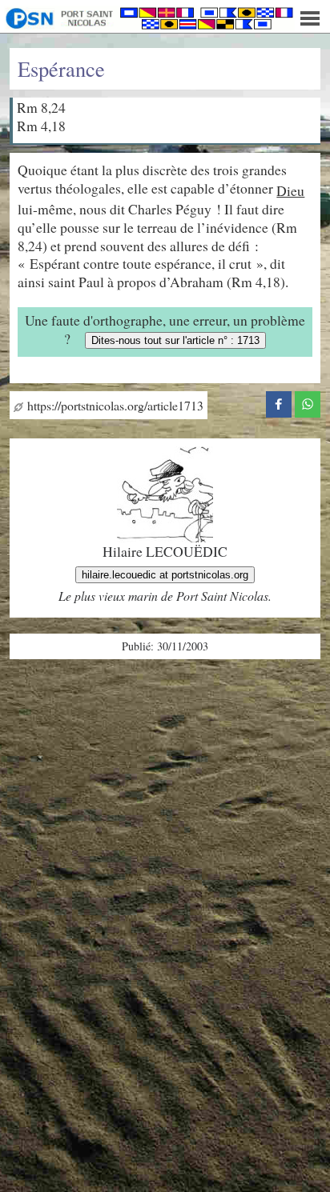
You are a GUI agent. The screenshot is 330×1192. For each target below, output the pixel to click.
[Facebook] (279, 401)
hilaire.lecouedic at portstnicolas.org (165, 575)
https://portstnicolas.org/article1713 (113, 405)
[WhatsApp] (307, 401)
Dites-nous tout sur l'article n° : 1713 (175, 340)
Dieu (290, 190)
